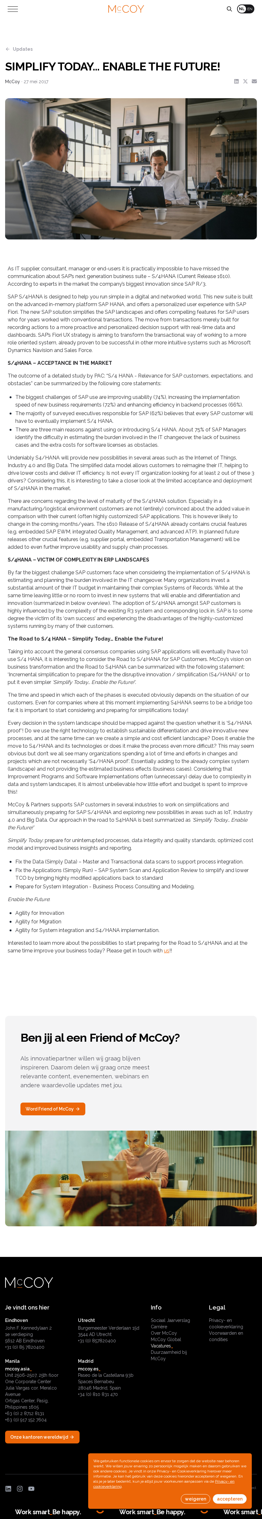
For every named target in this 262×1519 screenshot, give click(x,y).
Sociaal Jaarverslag (170, 1320)
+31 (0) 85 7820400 (24, 1347)
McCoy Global (166, 1339)
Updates (23, 49)
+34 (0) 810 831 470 (98, 1394)
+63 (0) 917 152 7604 (26, 1419)
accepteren (230, 1498)
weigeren (195, 1498)
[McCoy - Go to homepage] (126, 9)
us (166, 951)
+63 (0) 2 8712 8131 (24, 1413)
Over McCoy (164, 1333)
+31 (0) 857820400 (97, 1340)
